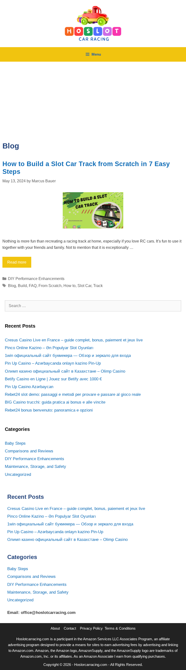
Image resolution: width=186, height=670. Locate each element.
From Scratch (50, 286)
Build (22, 286)
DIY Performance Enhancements (36, 279)
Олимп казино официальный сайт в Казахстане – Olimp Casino (65, 371)
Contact (70, 628)
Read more (16, 262)
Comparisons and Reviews (29, 451)
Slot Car (84, 286)
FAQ (33, 286)
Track (98, 286)
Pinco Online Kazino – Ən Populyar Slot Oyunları (49, 348)
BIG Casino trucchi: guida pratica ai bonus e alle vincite (55, 402)
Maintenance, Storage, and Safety (35, 466)
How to (69, 286)
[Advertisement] (93, 98)
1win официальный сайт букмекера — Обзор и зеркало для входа (68, 355)
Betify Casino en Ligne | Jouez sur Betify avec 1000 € (53, 379)
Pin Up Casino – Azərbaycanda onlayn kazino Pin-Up (53, 363)
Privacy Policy (91, 628)
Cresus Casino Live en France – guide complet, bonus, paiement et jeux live (74, 340)
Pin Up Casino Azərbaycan (29, 386)
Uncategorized (18, 474)
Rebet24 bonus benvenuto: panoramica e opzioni (49, 410)
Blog (12, 286)
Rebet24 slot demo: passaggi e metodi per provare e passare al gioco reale (73, 394)
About (55, 628)
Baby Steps (15, 443)
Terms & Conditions (120, 628)
